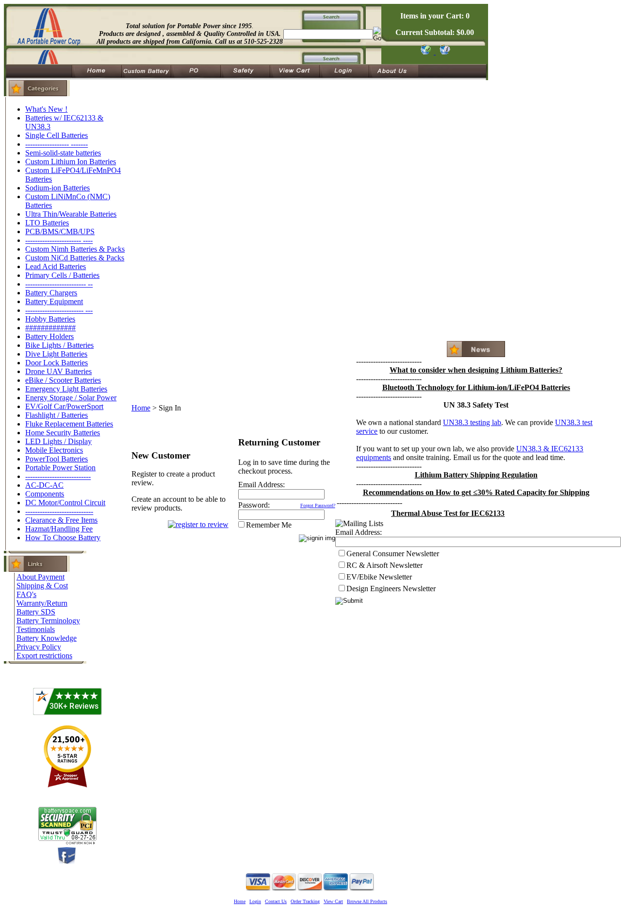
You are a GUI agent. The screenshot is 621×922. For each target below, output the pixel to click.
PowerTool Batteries (56, 459)
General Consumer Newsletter (392, 553)
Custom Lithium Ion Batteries (70, 161)
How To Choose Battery (62, 537)
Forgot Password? (317, 505)
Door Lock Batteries (56, 363)
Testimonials (35, 629)
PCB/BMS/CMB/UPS (60, 231)
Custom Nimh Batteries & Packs (75, 249)
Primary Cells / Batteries (62, 275)
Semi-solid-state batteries (63, 153)
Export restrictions (44, 655)
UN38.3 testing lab (472, 422)
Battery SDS (35, 612)
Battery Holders (49, 336)
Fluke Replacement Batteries (69, 424)
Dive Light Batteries (56, 354)
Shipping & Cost (42, 585)
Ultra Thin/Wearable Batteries (70, 214)
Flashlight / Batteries (56, 415)
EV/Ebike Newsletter (379, 577)
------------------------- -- (59, 284)
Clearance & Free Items (61, 520)
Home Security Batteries (62, 432)
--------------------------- (58, 476)
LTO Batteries (47, 223)
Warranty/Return (41, 603)
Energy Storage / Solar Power (70, 397)
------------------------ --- (59, 310)
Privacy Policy (38, 647)
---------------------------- (59, 511)
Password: (254, 505)
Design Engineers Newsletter (391, 588)
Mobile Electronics (54, 450)
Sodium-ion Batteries (57, 188)
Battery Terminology (48, 620)
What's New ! (46, 109)
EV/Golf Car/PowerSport (64, 406)
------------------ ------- (56, 144)
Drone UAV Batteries (58, 371)
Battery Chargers (51, 293)
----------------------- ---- (59, 240)
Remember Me (269, 525)
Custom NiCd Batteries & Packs (74, 258)
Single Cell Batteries (56, 135)
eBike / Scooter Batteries (63, 380)
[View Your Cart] (443, 52)
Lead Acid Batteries (55, 266)
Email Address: (261, 484)
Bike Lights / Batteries (59, 345)
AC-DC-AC (44, 485)
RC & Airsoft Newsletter (384, 565)
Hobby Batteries (50, 319)
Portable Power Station (60, 467)
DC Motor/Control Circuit (65, 502)
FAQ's (26, 594)
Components (44, 494)
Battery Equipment (54, 301)
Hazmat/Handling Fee (59, 529)
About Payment (40, 577)
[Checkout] (425, 52)
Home (140, 408)
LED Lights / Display (58, 441)
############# (50, 328)
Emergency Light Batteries (66, 389)
